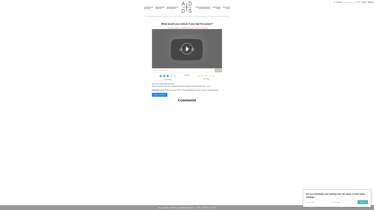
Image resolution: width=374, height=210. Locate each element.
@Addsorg (173, 207)
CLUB (358, 2)
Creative (158, 8)
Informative (171, 8)
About (159, 207)
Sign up (370, 2)
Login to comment (159, 94)
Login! (208, 86)
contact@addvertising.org (186, 207)
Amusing (147, 8)
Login (364, 2)
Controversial (204, 8)
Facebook (166, 207)
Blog (228, 8)
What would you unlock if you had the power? (187, 24)
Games (218, 8)
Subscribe (363, 202)
